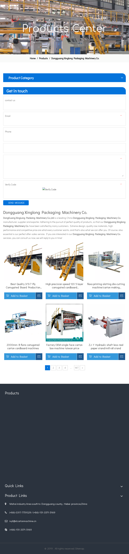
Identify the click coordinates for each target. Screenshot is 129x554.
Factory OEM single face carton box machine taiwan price (64, 346)
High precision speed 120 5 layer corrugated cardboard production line (64, 285)
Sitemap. (79, 548)
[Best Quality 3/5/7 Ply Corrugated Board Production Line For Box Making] (23, 261)
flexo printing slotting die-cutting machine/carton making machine (106, 285)
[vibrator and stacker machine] (24, 459)
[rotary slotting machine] (64, 419)
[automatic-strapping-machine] (104, 459)
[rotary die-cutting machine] (24, 419)
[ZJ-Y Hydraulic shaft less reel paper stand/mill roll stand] (106, 322)
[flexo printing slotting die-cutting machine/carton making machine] (106, 261)
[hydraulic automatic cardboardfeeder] (64, 459)
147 (76, 367)
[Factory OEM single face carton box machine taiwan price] (64, 322)
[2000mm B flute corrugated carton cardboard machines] (23, 322)
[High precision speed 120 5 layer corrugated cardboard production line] (64, 261)
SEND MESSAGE (16, 202)
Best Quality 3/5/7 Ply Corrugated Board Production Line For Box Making (23, 285)
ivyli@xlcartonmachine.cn (22, 521)
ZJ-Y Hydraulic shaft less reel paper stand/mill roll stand (106, 346)
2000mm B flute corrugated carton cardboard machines (23, 346)
